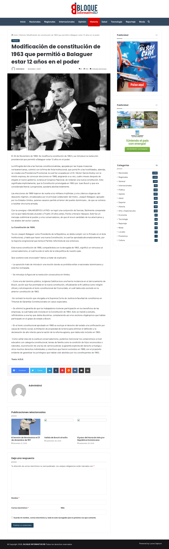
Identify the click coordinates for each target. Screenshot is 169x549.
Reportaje (130, 21)
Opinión (82, 21)
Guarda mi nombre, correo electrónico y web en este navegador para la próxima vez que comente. (55, 518)
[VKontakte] (75, 370)
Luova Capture (156, 543)
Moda (142, 21)
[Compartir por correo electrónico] (81, 370)
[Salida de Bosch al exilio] (58, 427)
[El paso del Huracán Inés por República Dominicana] (91, 427)
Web (62, 508)
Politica (122, 190)
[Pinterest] (62, 370)
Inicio (23, 21)
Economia (123, 215)
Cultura (122, 240)
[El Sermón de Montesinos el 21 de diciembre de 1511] (25, 427)
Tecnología (116, 21)
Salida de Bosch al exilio (56, 437)
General (122, 181)
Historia (94, 21)
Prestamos (123, 236)
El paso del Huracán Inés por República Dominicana (91, 438)
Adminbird (20, 69)
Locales (122, 232)
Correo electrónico (20, 508)
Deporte (122, 202)
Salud (104, 21)
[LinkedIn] (49, 370)
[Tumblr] (56, 370)
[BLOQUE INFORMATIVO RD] (84, 9)
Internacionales (67, 21)
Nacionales (35, 21)
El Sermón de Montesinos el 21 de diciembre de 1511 (25, 438)
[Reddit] (68, 370)
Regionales (49, 21)
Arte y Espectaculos (127, 211)
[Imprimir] (87, 370)
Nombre (15, 498)
